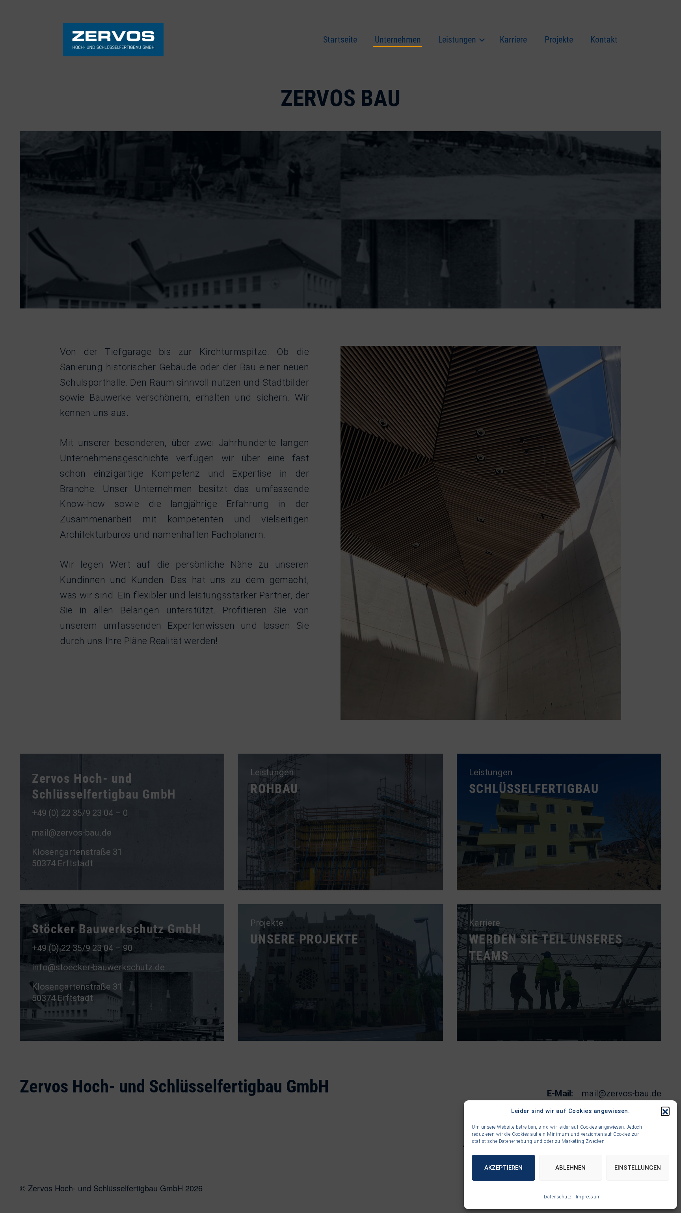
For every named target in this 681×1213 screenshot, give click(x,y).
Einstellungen (637, 1167)
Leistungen (457, 40)
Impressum (588, 1197)
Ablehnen (570, 1167)
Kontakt (604, 40)
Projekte (559, 40)
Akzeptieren (503, 1167)
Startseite (340, 40)
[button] (665, 1111)
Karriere (513, 40)
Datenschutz (557, 1197)
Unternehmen (398, 40)
